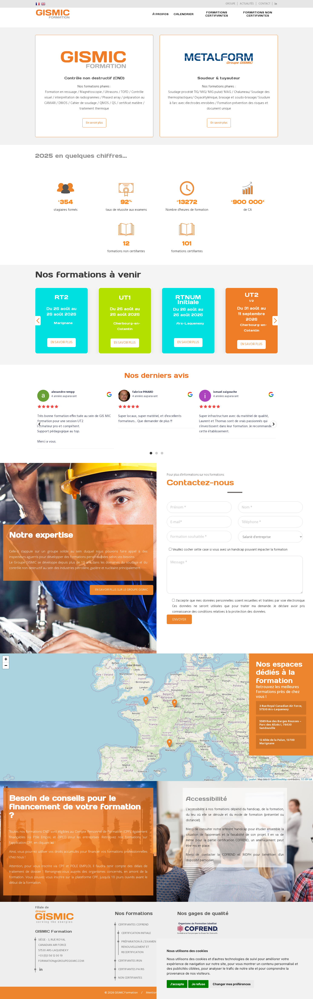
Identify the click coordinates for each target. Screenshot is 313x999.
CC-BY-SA (306, 779)
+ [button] (5, 659)
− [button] (5, 665)
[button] (275, 320)
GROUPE (230, 4)
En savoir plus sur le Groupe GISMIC (121, 589)
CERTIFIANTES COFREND (133, 924)
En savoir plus (94, 122)
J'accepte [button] (177, 984)
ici (52, 842)
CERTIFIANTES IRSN (130, 960)
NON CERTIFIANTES (130, 977)
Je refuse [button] (198, 984)
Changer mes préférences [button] (232, 984)
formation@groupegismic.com (61, 961)
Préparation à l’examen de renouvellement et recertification (140, 947)
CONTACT (264, 4)
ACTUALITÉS (247, 4)
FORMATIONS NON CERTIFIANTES (257, 14)
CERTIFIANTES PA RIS (131, 969)
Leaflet (252, 779)
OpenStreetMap (278, 779)
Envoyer (179, 619)
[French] (38, 4)
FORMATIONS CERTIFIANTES (216, 14)
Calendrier (184, 14)
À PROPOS (160, 14)
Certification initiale (136, 933)
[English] (43, 4)
